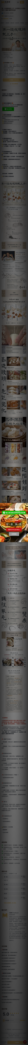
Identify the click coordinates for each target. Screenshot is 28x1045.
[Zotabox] (27, 541)
